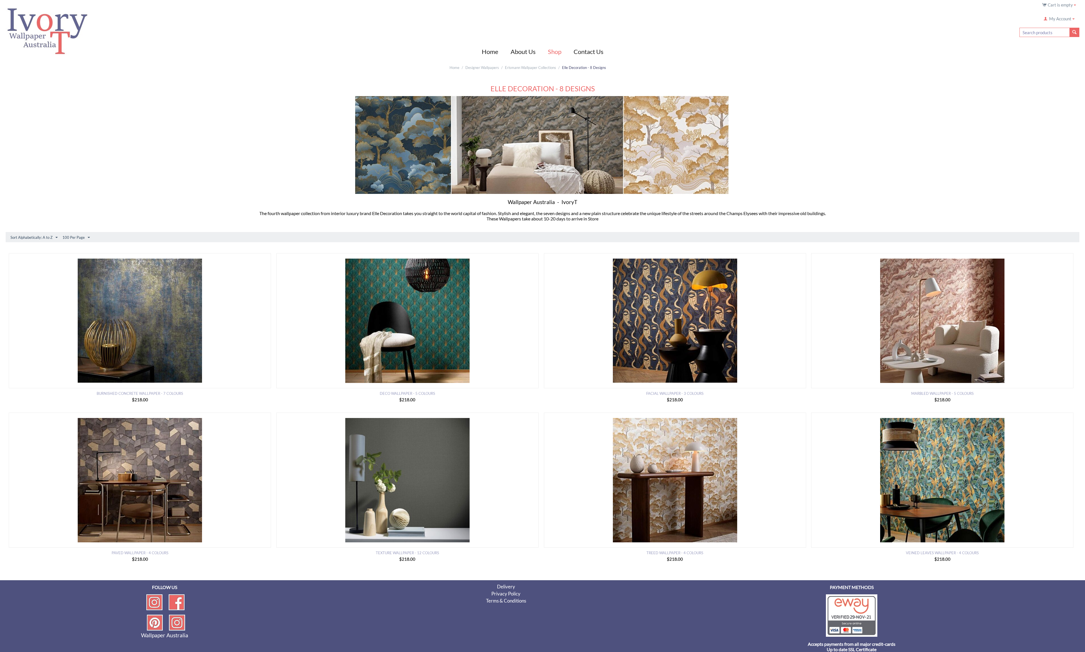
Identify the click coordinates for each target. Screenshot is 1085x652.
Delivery (506, 587)
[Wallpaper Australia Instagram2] (177, 622)
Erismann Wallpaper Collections (530, 67)
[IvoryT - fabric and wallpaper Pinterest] (155, 622)
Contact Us (589, 51)
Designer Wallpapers (482, 67)
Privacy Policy (505, 594)
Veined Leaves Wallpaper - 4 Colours (942, 553)
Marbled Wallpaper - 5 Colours (942, 393)
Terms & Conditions (506, 601)
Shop (554, 51)
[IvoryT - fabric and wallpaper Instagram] (154, 601)
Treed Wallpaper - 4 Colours (674, 553)
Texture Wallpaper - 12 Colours (407, 553)
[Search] (1074, 32)
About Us (523, 51)
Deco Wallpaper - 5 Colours (407, 393)
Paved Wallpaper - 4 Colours (140, 553)
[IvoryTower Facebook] (177, 601)
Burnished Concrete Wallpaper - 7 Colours (140, 393)
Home (490, 51)
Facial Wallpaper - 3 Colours (675, 393)
